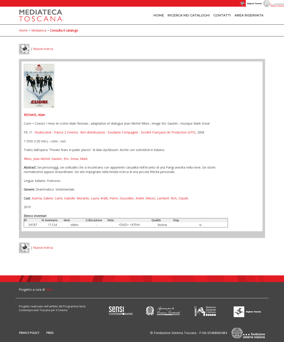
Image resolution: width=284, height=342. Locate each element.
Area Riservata (249, 15)
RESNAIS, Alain (34, 115)
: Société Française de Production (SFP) (166, 132)
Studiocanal (43, 132)
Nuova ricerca (43, 49)
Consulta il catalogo (64, 30)
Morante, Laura (88, 198)
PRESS (49, 333)
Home (158, 15)
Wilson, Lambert (157, 198)
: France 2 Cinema (64, 132)
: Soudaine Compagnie (121, 132)
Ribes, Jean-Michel (37, 159)
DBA (49, 289)
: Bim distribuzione (91, 132)
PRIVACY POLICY (29, 333)
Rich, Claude (179, 198)
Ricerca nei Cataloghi (189, 15)
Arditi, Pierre (109, 198)
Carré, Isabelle (65, 198)
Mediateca (38, 30)
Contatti (222, 15)
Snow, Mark (78, 159)
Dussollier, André (132, 198)
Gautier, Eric (60, 159)
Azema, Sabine (42, 198)
